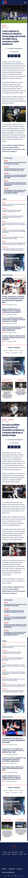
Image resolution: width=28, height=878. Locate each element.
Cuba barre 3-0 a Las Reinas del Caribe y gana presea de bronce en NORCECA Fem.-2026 (15, 176)
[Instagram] (9, 876)
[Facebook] (9, 55)
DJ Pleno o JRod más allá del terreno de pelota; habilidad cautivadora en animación (13, 337)
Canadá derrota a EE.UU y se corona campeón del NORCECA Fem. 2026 (14, 169)
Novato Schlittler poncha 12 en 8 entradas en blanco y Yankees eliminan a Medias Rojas (20, 392)
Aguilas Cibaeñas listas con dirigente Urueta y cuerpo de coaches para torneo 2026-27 (14, 243)
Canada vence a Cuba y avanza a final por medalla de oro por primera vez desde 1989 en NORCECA (15, 192)
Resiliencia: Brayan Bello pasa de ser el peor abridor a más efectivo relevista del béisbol (13, 328)
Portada (6, 167)
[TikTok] (12, 876)
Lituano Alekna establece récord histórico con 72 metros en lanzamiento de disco (13, 249)
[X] (12, 55)
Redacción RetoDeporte (16, 48)
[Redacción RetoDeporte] (6, 49)
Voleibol (6, 188)
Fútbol (6, 160)
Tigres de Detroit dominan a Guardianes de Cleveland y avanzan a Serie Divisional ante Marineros (7, 394)
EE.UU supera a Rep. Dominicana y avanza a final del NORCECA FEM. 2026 (13, 237)
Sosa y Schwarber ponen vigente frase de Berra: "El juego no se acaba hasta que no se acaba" (13, 319)
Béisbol (4, 26)
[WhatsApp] (19, 55)
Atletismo (4, 247)
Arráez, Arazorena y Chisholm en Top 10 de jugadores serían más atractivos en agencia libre (15, 184)
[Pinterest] (15, 55)
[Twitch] (15, 876)
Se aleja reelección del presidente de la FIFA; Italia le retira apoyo (15, 163)
